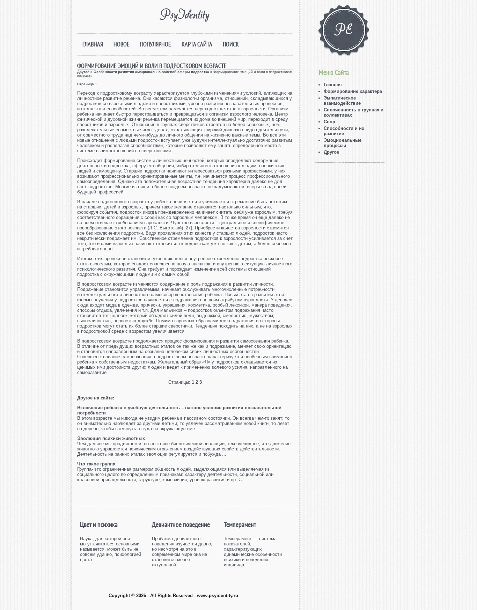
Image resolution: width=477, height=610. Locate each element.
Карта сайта (197, 44)
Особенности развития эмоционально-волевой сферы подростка (151, 72)
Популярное (155, 44)
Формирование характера (353, 91)
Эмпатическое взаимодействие (342, 100)
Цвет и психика (99, 524)
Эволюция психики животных (111, 438)
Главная (92, 44)
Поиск (231, 44)
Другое (83, 72)
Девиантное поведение (181, 524)
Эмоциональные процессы (342, 143)
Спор (329, 121)
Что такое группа (96, 463)
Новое (121, 44)
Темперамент (240, 524)
